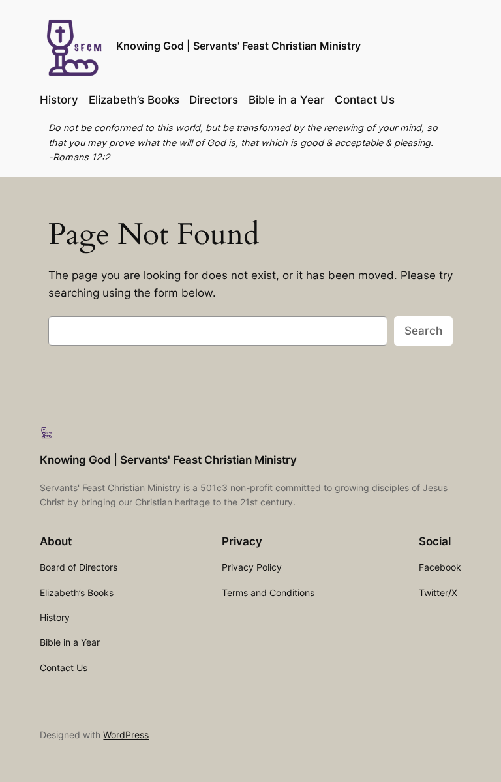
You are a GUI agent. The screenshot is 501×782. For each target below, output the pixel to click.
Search (423, 330)
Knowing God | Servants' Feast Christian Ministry (238, 45)
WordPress (126, 734)
